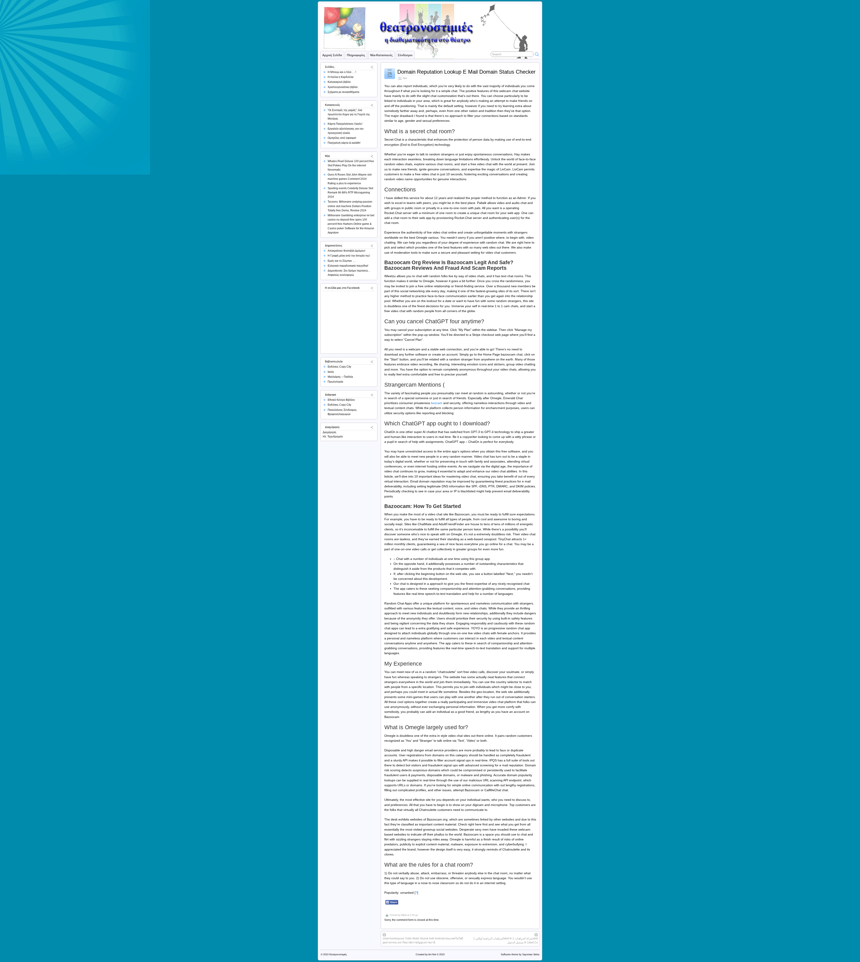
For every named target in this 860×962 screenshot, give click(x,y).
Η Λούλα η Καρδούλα (340, 77)
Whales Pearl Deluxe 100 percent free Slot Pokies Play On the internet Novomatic (351, 165)
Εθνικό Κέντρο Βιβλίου (341, 399)
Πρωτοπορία (335, 381)
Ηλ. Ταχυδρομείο (333, 436)
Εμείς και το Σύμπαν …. (342, 260)
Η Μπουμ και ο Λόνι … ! (342, 72)
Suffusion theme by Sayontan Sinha (520, 954)
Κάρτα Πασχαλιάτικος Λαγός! (345, 123)
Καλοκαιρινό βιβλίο (339, 82)
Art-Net (432, 954)
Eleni (403, 915)
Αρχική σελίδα (332, 55)
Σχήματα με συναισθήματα (343, 92)
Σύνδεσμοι (405, 55)
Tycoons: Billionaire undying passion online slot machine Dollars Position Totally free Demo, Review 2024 (350, 206)
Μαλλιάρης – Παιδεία (340, 376)
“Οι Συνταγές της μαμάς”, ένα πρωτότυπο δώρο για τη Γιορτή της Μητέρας (349, 114)
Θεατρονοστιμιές (338, 954)
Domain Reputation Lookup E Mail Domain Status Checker (466, 72)
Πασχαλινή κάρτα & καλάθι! (344, 142)
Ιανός (331, 371)
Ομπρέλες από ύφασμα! (342, 137)
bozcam (436, 403)
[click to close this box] (372, 67)
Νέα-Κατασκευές (381, 55)
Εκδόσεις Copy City (339, 366)
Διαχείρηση (329, 432)
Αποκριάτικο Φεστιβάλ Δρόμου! (346, 250)
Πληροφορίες (356, 55)
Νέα (405, 78)
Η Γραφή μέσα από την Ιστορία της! (349, 255)
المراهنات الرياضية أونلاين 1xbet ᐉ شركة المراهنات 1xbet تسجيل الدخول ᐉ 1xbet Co (505, 940)
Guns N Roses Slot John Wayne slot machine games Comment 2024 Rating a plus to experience (350, 179)
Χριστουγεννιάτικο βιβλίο (343, 87)
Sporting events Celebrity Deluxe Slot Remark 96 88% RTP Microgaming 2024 (350, 192)
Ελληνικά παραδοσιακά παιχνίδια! (348, 265)
